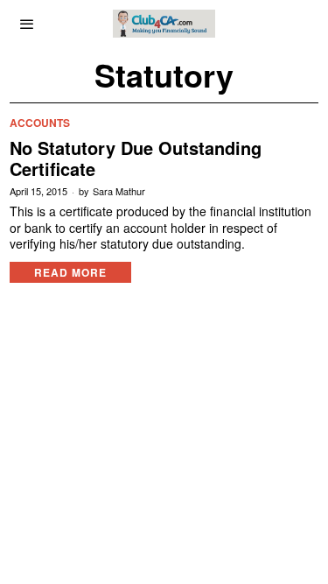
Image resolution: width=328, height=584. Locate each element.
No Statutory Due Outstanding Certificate (136, 158)
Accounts (40, 123)
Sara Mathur (119, 191)
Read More (70, 272)
